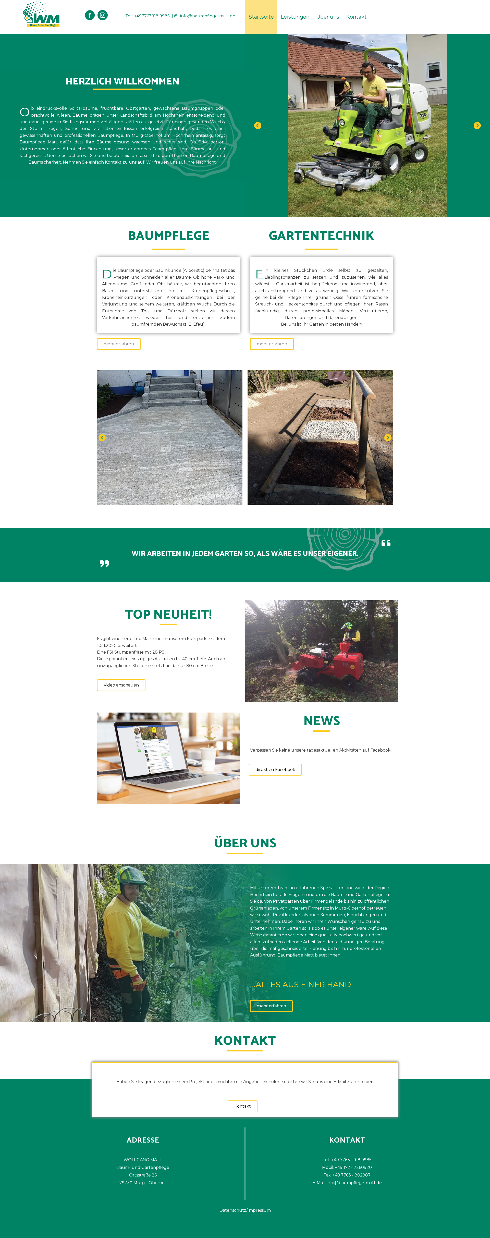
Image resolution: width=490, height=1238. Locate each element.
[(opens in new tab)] (168, 757)
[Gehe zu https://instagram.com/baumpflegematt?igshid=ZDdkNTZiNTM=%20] (102, 16)
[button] (257, 125)
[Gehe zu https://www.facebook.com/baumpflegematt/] (90, 16)
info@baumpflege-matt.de (207, 16)
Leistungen (295, 17)
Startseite (261, 17)
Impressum (259, 1210)
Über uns (327, 17)
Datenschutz (232, 1210)
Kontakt (356, 17)
